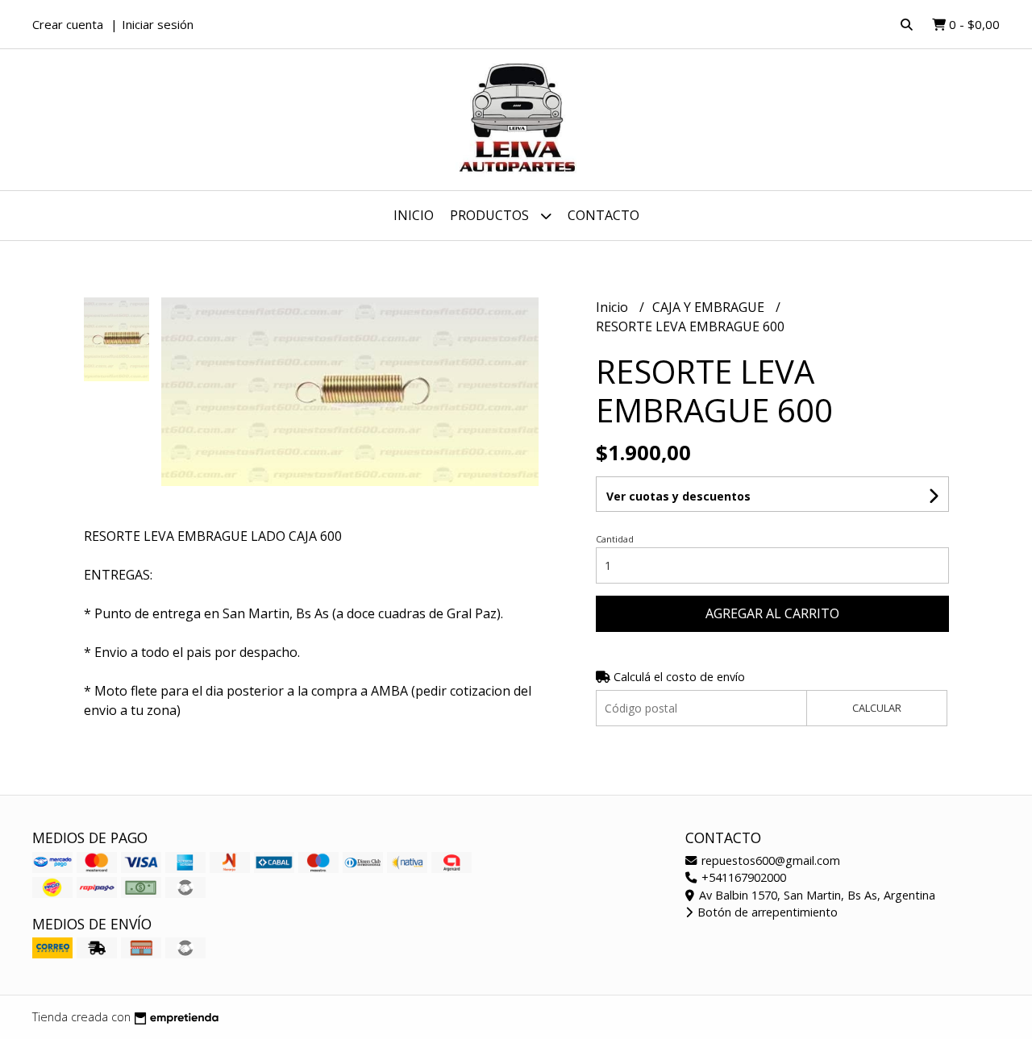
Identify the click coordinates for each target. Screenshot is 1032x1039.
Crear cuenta (67, 24)
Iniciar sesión (158, 24)
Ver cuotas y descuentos (678, 496)
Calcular (876, 707)
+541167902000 (742, 877)
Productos (491, 215)
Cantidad (615, 539)
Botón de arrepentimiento (766, 912)
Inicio (413, 215)
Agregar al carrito (772, 613)
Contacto (603, 215)
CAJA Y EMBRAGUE (710, 307)
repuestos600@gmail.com (769, 860)
